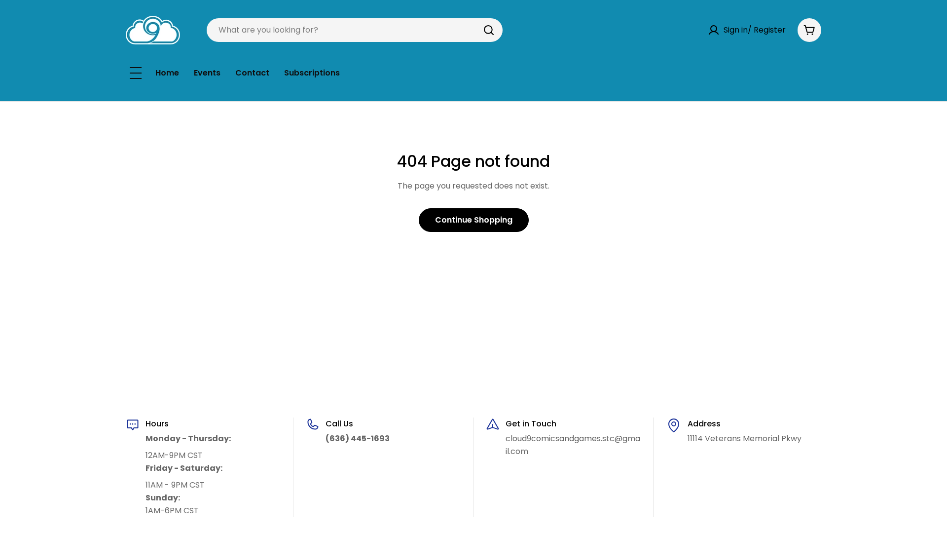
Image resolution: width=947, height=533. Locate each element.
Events (207, 72)
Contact (252, 72)
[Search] (489, 30)
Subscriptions (312, 72)
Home (167, 72)
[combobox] (355, 30)
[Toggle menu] (136, 73)
